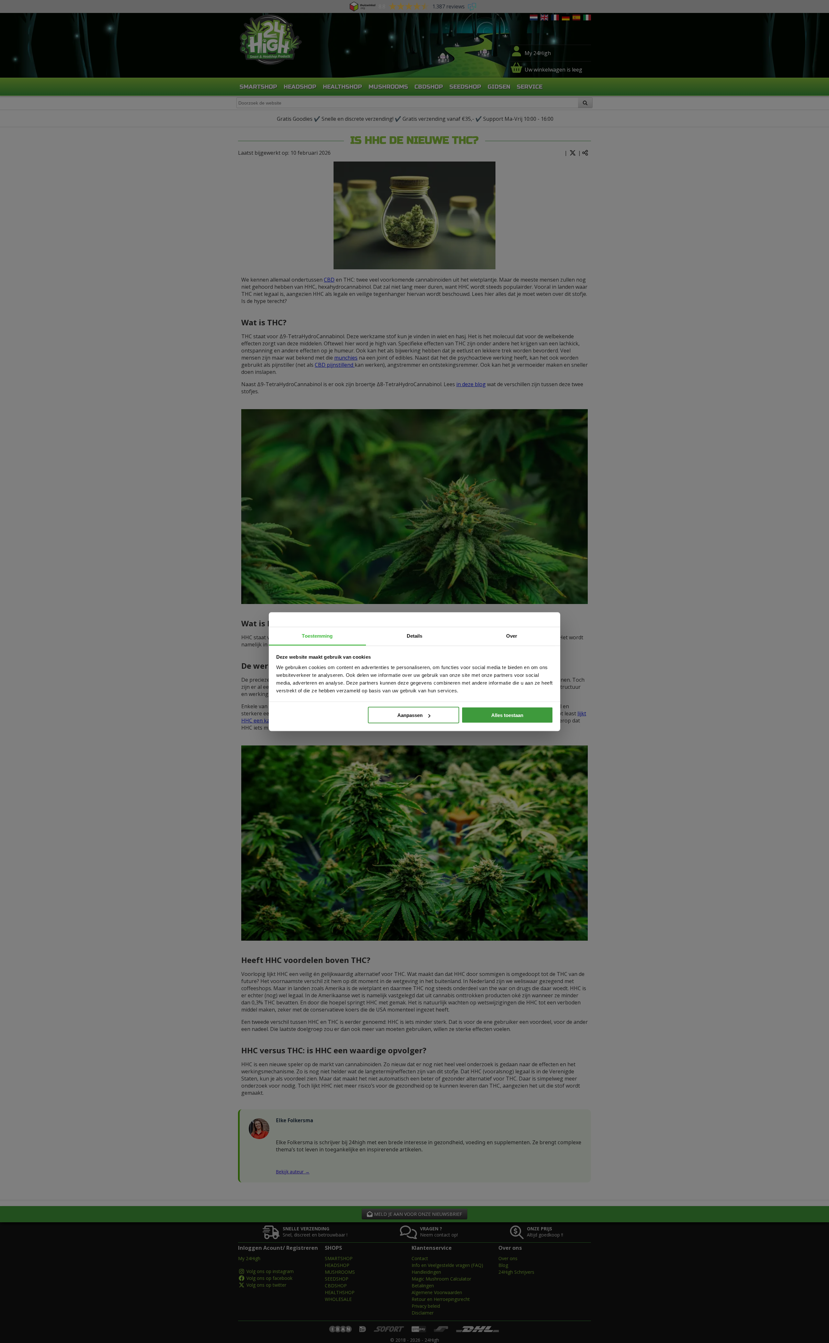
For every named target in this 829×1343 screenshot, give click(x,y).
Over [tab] (511, 635)
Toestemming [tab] (317, 635)
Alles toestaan (507, 715)
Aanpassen (410, 715)
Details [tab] (415, 635)
